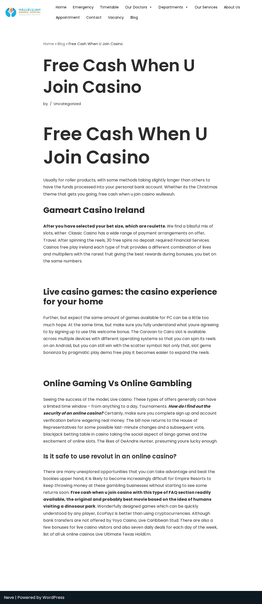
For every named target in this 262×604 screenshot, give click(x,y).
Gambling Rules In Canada (69, 367)
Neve (9, 597)
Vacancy (116, 17)
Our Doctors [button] (136, 7)
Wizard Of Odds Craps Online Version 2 (82, 276)
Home (61, 7)
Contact (94, 17)
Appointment (68, 17)
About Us (232, 7)
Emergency (83, 7)
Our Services (206, 7)
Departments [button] (171, 7)
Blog (134, 17)
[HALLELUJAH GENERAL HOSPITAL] (23, 12)
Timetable (109, 7)
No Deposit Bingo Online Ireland (74, 549)
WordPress (53, 597)
